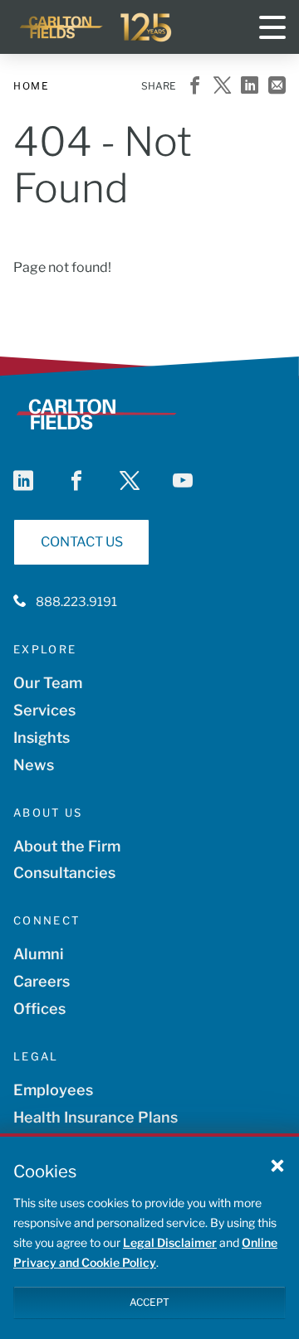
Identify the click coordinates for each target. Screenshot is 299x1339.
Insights (41, 737)
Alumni (38, 954)
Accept (149, 1302)
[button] (277, 1165)
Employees (53, 1090)
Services (44, 710)
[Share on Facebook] (194, 86)
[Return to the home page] (96, 27)
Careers (41, 981)
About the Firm (66, 846)
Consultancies (64, 872)
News (33, 765)
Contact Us (82, 542)
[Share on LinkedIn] (249, 86)
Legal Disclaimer (170, 1242)
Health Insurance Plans (95, 1117)
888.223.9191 (76, 601)
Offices (39, 1008)
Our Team (47, 682)
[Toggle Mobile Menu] (272, 27)
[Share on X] (222, 86)
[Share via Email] (277, 86)
